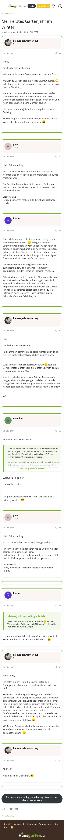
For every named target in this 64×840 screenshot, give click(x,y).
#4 (60, 330)
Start (6, 827)
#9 (60, 760)
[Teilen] (56, 53)
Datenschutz (45, 824)
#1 (60, 53)
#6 (60, 527)
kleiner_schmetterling (13, 32)
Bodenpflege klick (12, 483)
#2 (60, 156)
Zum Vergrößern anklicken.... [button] (33, 468)
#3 (60, 230)
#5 (60, 431)
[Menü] (3, 6)
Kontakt (7, 824)
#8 (60, 667)
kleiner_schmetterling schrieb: (26, 616)
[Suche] (59, 6)
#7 (60, 605)
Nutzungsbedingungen (25, 824)
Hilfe (56, 824)
